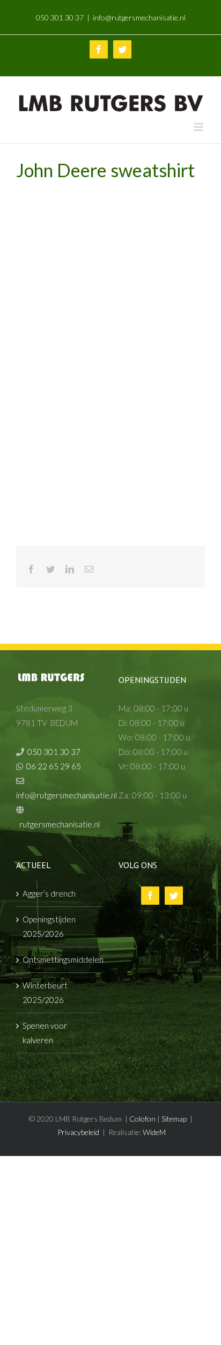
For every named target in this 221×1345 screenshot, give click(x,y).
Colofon (142, 1118)
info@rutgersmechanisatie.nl (139, 17)
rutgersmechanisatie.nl (59, 824)
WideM (154, 1132)
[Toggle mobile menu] (199, 127)
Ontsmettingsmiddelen (60, 959)
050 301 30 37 (60, 17)
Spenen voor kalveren (45, 1033)
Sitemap (174, 1118)
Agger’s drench (49, 893)
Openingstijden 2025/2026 (49, 926)
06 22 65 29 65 (53, 766)
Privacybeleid (78, 1132)
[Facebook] (150, 895)
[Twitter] (174, 895)
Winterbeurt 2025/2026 (45, 992)
